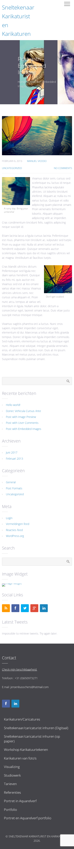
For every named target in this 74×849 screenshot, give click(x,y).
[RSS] (6, 608)
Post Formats (14, 488)
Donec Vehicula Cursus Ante (23, 411)
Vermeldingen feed (17, 524)
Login (9, 518)
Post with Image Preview (21, 417)
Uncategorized (12, 168)
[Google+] (34, 608)
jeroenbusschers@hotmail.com (29, 687)
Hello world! (13, 405)
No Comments (63, 168)
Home (21, 82)
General (11, 482)
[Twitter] (25, 608)
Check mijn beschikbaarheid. (19, 669)
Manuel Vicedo (37, 161)
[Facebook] (15, 608)
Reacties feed (14, 530)
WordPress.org (15, 536)
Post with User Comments (22, 423)
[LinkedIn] (44, 608)
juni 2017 (11, 452)
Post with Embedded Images (23, 429)
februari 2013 (14, 458)
